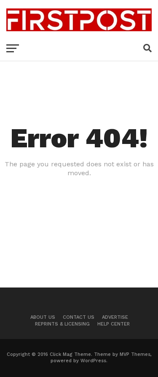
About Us (42, 317)
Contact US (78, 317)
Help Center (113, 324)
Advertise (115, 317)
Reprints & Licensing (62, 324)
